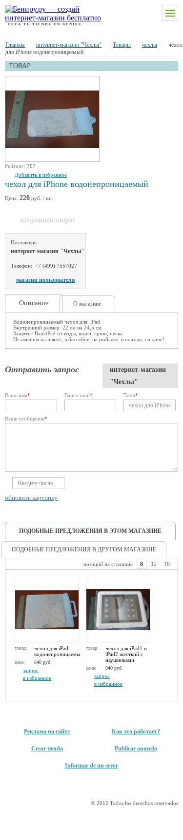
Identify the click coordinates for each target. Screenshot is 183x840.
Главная (15, 44)
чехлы (149, 44)
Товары (122, 44)
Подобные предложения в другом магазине (84, 549)
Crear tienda (47, 748)
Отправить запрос (47, 219)
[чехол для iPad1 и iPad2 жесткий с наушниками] (118, 609)
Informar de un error (91, 765)
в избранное (37, 678)
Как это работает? (136, 731)
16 (167, 564)
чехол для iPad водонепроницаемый (57, 651)
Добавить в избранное (41, 175)
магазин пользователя (45, 279)
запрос (31, 670)
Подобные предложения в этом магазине (90, 531)
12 (154, 564)
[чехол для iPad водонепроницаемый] (47, 609)
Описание (33, 303)
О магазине (87, 303)
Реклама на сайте (47, 731)
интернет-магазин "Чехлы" (69, 44)
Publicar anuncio (136, 748)
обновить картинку (31, 497)
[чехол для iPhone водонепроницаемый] (52, 119)
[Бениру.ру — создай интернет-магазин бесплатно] (45, 13)
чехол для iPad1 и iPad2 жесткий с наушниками (126, 654)
